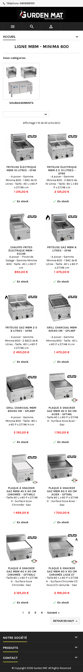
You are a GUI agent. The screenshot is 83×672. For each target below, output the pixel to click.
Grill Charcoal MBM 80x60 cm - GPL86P (21, 409)
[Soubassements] (21, 81)
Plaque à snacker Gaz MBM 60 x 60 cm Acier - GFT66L (62, 491)
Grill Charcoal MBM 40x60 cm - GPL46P (62, 329)
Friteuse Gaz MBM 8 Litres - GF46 (61, 249)
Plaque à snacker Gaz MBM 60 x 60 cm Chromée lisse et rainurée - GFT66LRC (62, 573)
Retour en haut (65, 621)
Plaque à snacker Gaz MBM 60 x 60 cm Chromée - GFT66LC (21, 571)
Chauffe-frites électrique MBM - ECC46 (21, 250)
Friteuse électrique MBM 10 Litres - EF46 (21, 168)
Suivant (54, 613)
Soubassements (21, 103)
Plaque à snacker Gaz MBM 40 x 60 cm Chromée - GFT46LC (21, 491)
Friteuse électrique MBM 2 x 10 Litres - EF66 (62, 170)
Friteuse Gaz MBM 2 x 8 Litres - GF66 (21, 329)
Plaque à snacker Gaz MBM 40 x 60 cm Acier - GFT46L (62, 411)
